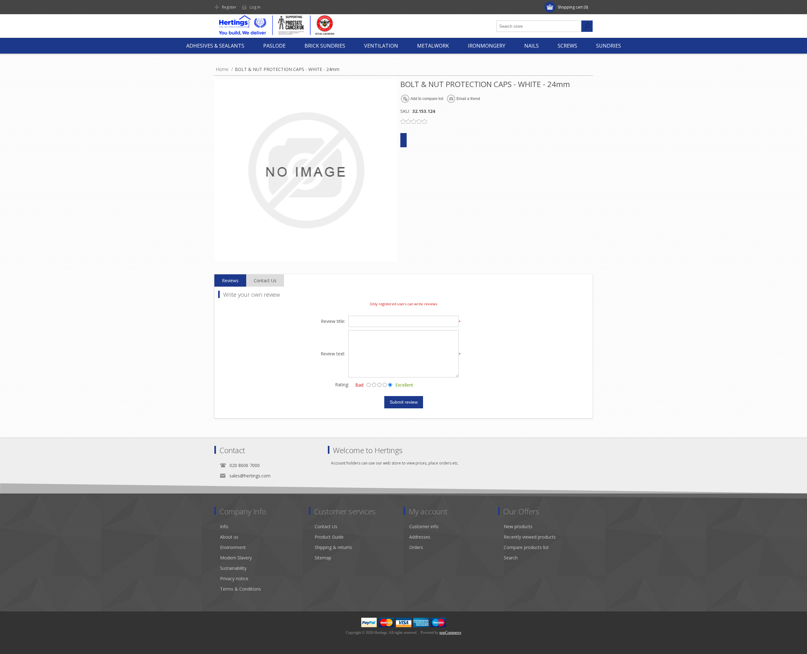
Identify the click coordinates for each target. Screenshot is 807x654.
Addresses (419, 537)
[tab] (230, 280)
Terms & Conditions (240, 589)
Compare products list (526, 547)
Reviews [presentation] (230, 280)
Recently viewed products (530, 537)
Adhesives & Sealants (215, 45)
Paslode (274, 45)
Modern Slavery (236, 558)
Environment (233, 547)
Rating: (342, 385)
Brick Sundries (325, 45)
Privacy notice (234, 578)
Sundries (608, 45)
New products (518, 526)
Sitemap (323, 558)
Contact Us (326, 526)
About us (229, 537)
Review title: (333, 321)
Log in (255, 7)
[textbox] (539, 26)
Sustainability (233, 568)
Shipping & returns (333, 547)
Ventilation (381, 45)
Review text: (333, 354)
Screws (567, 45)
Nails (531, 45)
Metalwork (433, 45)
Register (229, 7)
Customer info (423, 526)
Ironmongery (486, 45)
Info (224, 526)
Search (511, 558)
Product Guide (329, 537)
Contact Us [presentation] (265, 280)
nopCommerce (450, 632)
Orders (416, 547)
